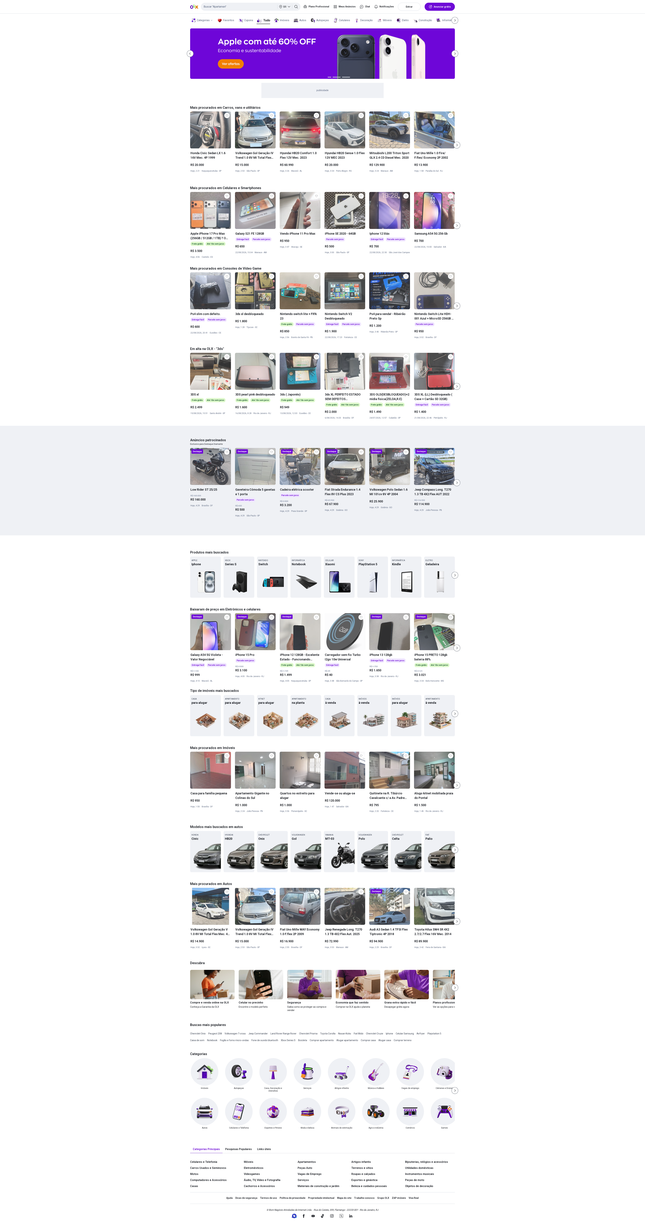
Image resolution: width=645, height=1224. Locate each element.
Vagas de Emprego (309, 1174)
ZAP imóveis (399, 1198)
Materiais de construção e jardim (318, 1186)
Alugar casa (384, 1040)
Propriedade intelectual (321, 1198)
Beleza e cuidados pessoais (369, 1186)
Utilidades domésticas (419, 1168)
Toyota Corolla (327, 1033)
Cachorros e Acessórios (259, 1186)
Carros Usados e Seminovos (208, 1168)
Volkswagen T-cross (235, 1033)
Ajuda (229, 1198)
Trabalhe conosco (364, 1198)
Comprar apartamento (322, 1040)
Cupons (248, 20)
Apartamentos (307, 1161)
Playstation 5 (434, 1033)
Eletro (405, 20)
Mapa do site (344, 1198)
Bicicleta (302, 1040)
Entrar (409, 6)
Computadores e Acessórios (208, 1180)
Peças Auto (305, 1168)
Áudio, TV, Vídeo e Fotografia (262, 1180)
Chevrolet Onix (198, 1033)
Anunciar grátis (442, 6)
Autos (302, 20)
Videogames (252, 1174)
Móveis (387, 20)
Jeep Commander (258, 1033)
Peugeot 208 (215, 1033)
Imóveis (284, 20)
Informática (448, 20)
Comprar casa (368, 1040)
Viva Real (414, 1198)
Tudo (266, 20)
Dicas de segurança (246, 1198)
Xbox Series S (288, 1040)
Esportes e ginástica (364, 1180)
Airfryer (421, 1033)
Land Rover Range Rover (283, 1033)
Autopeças (322, 20)
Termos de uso (268, 1198)
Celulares (344, 20)
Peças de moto (414, 1180)
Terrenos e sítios (362, 1168)
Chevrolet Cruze (374, 1033)
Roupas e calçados (363, 1174)
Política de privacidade (292, 1198)
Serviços (303, 1180)
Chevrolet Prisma (308, 1033)
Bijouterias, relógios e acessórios (426, 1161)
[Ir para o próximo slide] (457, 145)
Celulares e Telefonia (203, 1161)
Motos (194, 1174)
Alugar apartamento (347, 1040)
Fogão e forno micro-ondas (234, 1040)
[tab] (206, 1149)
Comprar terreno (403, 1040)
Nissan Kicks (344, 1033)
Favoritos (228, 20)
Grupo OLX (383, 1198)
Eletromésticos (253, 1168)
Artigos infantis (361, 1161)
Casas (194, 1186)
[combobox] (250, 7)
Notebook (212, 1040)
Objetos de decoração (419, 1186)
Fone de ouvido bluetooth (264, 1040)
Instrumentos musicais (419, 1174)
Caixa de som (197, 1040)
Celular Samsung (405, 1033)
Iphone (389, 1033)
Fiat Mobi (358, 1033)
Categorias (203, 20)
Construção (425, 20)
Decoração (366, 20)
